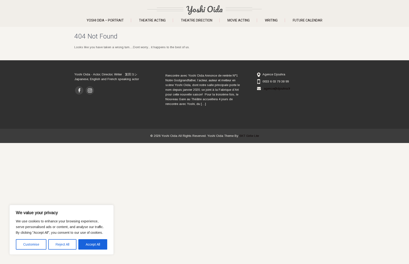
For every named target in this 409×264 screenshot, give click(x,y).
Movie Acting (238, 20)
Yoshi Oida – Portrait (105, 20)
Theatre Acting (152, 20)
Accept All (93, 244)
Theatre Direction (196, 20)
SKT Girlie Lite (249, 136)
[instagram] (90, 90)
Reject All (62, 244)
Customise (31, 244)
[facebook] (79, 90)
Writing (271, 20)
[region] (61, 230)
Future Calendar (307, 20)
